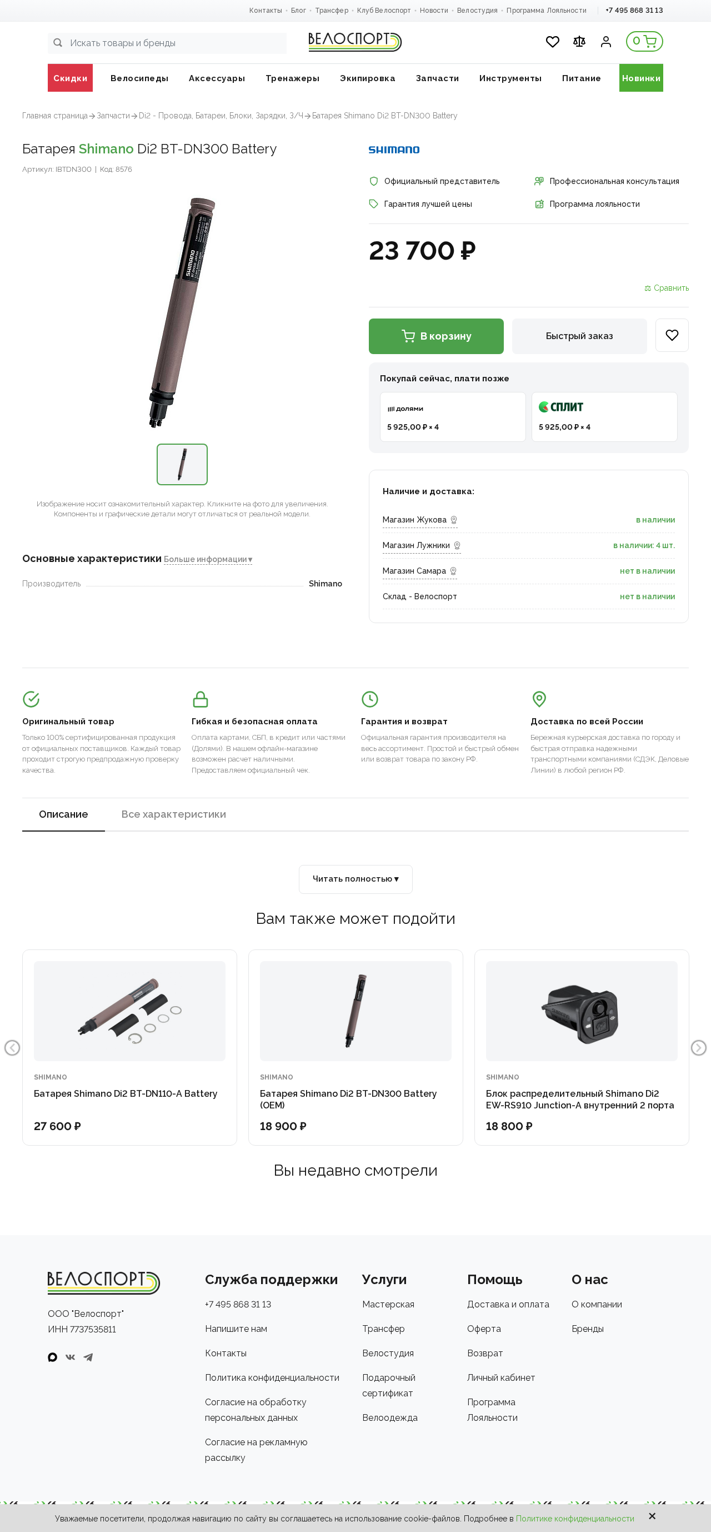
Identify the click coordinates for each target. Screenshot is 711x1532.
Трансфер (331, 10)
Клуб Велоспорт (384, 10)
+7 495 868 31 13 (634, 10)
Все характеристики (174, 814)
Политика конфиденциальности (272, 1377)
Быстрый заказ (579, 336)
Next (698, 1048)
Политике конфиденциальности (575, 1518)
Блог (298, 10)
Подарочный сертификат (388, 1385)
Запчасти (113, 115)
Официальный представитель (442, 181)
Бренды (588, 1329)
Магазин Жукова (415, 519)
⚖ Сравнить (666, 287)
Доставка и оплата (508, 1304)
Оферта (484, 1329)
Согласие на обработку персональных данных (256, 1410)
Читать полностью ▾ (356, 879)
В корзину (446, 336)
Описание (63, 814)
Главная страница (55, 115)
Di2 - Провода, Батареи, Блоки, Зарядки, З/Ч (221, 115)
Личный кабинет (501, 1377)
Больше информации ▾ (208, 559)
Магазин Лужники (416, 545)
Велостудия (477, 10)
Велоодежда (390, 1417)
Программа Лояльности (546, 10)
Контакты (265, 10)
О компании (597, 1304)
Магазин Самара (414, 570)
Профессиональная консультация (614, 181)
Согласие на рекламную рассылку (256, 1450)
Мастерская (388, 1304)
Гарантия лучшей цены (428, 204)
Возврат (485, 1353)
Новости (434, 10)
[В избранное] (672, 335)
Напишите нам (236, 1329)
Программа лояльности (595, 204)
